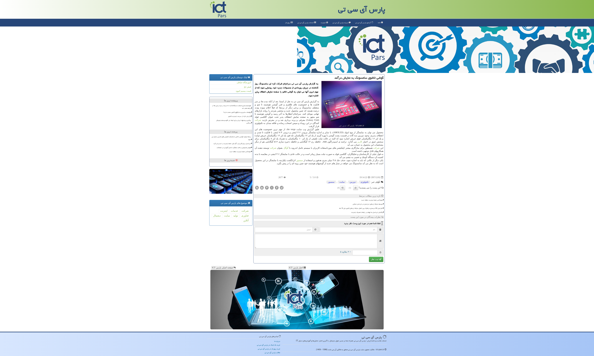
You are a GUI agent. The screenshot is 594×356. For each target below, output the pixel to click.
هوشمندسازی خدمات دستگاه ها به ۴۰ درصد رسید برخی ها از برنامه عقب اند (231, 107)
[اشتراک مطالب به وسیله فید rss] (257, 187)
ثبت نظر (375, 259)
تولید (235, 215)
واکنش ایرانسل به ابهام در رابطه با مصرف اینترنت (367, 212)
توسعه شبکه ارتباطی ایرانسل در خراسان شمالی (368, 204)
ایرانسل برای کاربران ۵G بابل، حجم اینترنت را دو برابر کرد (232, 143)
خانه (379, 22)
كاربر (359, 142)
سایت (342, 182)
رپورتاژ (288, 22)
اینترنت (323, 22)
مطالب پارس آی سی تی (272, 352)
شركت (258, 120)
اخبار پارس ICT (296, 267)
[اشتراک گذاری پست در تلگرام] (282, 187)
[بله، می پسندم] (355, 188)
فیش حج (247, 87)
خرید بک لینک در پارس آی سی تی (268, 345)
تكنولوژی (365, 182)
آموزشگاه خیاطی (244, 82)
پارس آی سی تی (361, 9)
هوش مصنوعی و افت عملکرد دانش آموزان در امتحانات (234, 147)
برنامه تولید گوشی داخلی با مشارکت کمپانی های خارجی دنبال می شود (231, 138)
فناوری (245, 215)
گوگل (286, 148)
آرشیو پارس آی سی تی (363, 22)
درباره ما (277, 341)
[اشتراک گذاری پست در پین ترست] (267, 187)
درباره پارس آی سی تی (341, 22)
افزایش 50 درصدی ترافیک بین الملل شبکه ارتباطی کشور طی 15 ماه (361, 208)
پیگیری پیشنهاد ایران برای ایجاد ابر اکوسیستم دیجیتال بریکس (233, 121)
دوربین (353, 182)
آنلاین (246, 220)
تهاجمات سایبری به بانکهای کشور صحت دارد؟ (237, 112)
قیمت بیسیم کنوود (243, 91)
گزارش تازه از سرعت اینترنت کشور (239, 116)
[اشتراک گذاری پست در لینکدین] (262, 187)
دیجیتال (217, 215)
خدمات (305, 22)
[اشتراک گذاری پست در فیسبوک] (277, 187)
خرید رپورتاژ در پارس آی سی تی (269, 348)
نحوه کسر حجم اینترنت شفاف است (372, 200)
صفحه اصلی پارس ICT (223, 267)
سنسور (299, 160)
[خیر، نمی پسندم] (342, 188)
